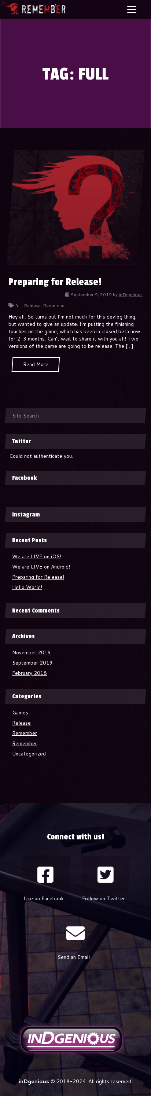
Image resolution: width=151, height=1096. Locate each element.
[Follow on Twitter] (105, 874)
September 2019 (32, 662)
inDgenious (131, 294)
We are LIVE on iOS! (36, 556)
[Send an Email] (75, 933)
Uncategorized (29, 753)
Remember (54, 305)
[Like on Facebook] (45, 874)
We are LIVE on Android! (41, 566)
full (18, 305)
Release (32, 305)
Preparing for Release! (55, 282)
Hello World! (27, 587)
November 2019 (31, 652)
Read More (35, 364)
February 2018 (29, 673)
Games (20, 712)
